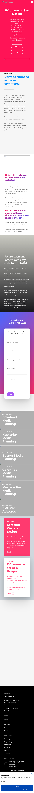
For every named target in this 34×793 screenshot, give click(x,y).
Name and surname (12, 342)
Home (6, 719)
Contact (6, 730)
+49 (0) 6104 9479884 (12, 708)
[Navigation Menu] (32, 2)
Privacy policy (29, 774)
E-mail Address (11, 351)
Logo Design (7, 744)
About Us (6, 722)
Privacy (6, 727)
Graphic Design (8, 742)
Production (7, 747)
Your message (10, 379)
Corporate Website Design (14, 528)
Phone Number (11, 368)
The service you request (13, 360)
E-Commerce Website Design (16, 568)
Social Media (7, 750)
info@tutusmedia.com (12, 711)
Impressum (7, 724)
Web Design (7, 753)
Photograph (7, 739)
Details (9, 552)
